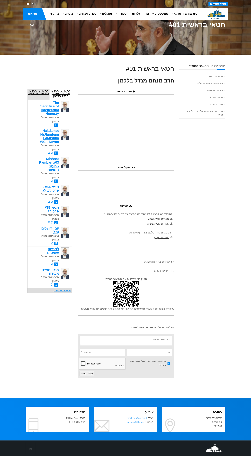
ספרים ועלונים (87, 13)
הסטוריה (123, 13)
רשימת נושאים (215, 90)
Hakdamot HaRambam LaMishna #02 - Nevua (49, 136)
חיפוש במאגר (215, 76)
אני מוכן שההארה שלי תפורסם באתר (148, 363)
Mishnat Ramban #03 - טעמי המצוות (49, 164)
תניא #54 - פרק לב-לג (51, 188)
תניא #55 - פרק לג (51, 209)
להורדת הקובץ (161, 237)
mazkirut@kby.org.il (137, 418)
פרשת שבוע (216, 97)
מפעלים (107, 13)
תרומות (32, 13)
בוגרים (69, 13)
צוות (146, 13)
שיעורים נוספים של (60, 93)
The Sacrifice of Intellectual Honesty (49, 108)
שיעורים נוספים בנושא (38, 92)
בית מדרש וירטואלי (185, 13)
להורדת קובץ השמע (158, 218)
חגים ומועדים (216, 104)
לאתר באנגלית (218, 4)
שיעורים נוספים (62, 290)
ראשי (33, 24)
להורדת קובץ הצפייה (158, 223)
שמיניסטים (161, 13)
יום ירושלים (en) (50, 230)
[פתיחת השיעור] (52, 153)
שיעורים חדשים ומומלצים (209, 83)
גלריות (136, 13)
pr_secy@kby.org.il (136, 422)
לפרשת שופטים (53, 250)
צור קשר (54, 13)
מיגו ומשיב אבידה (50, 271)
